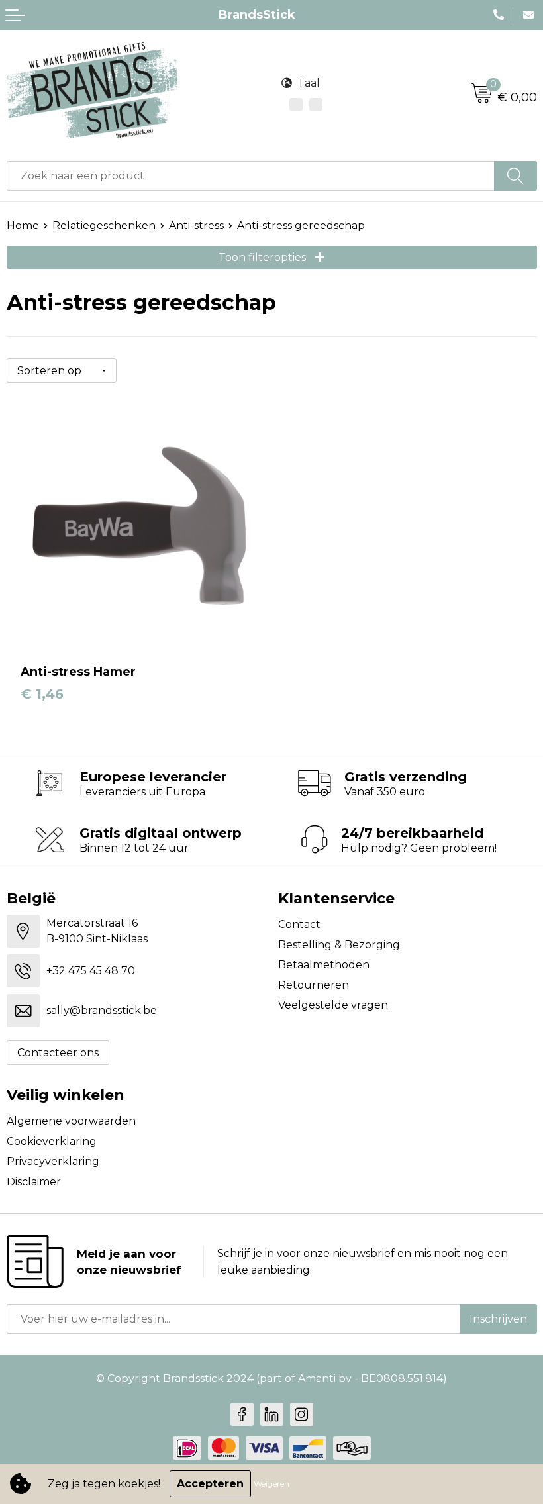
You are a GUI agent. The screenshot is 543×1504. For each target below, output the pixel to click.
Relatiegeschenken (104, 225)
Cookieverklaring (52, 1141)
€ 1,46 (42, 694)
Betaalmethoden (324, 964)
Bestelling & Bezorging (339, 944)
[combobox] (251, 176)
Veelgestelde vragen (333, 1005)
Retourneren (313, 985)
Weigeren (271, 1484)
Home (23, 225)
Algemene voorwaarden (71, 1121)
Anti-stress (196, 225)
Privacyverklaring (53, 1161)
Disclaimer (34, 1182)
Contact (299, 924)
